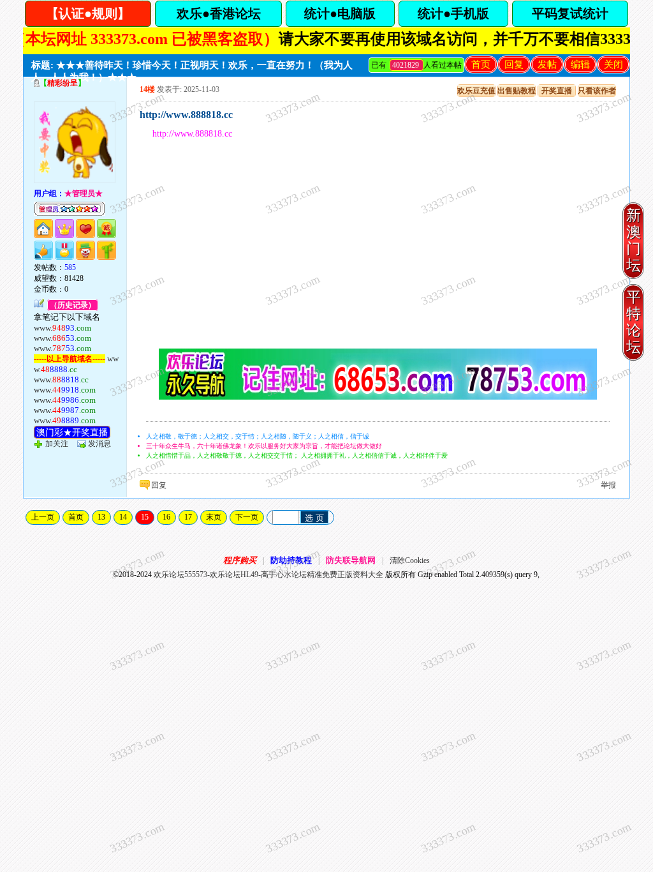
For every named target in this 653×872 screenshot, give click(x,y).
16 (166, 517)
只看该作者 (597, 90)
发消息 (99, 443)
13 (101, 517)
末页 (213, 517)
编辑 (580, 64)
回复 (514, 64)
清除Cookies (410, 560)
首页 (480, 64)
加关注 (56, 443)
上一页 (42, 517)
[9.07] (378, 397)
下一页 (246, 517)
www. (62, 328)
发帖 (547, 64)
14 (123, 517)
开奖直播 (556, 90)
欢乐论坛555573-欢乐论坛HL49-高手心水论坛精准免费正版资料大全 (268, 574)
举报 (608, 485)
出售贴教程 (516, 90)
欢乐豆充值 (476, 90)
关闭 (613, 64)
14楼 (147, 89)
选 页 (314, 518)
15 (145, 517)
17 (188, 517)
